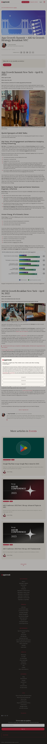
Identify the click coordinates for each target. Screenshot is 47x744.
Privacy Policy (12, 372)
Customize (23, 380)
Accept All (23, 377)
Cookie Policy (5, 372)
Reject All (23, 384)
